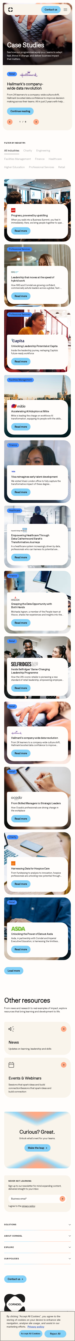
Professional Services (41, 167)
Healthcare (55, 158)
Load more (14, 970)
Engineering (43, 150)
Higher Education (14, 167)
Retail (61, 167)
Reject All (55, 1333)
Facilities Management (17, 158)
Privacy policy (36, 1326)
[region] (37, 1326)
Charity (27, 150)
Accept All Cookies (30, 1333)
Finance (39, 158)
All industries (11, 150)
